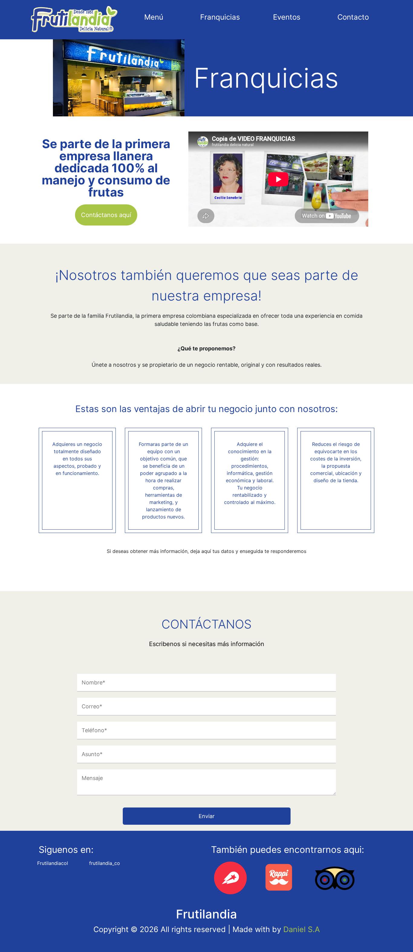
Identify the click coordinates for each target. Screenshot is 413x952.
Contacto (353, 17)
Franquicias (220, 17)
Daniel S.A (301, 929)
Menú (153, 17)
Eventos (287, 17)
